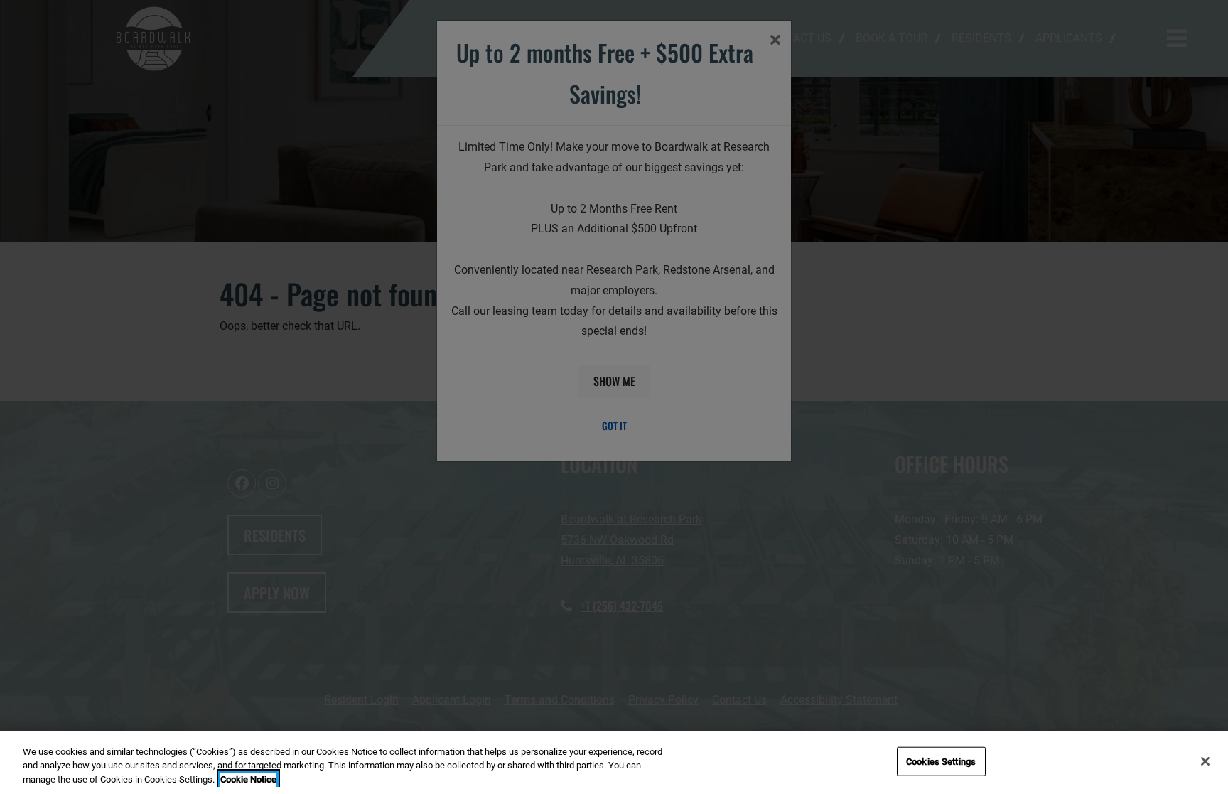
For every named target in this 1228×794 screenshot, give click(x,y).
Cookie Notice (248, 779)
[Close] (1205, 761)
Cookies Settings (941, 761)
